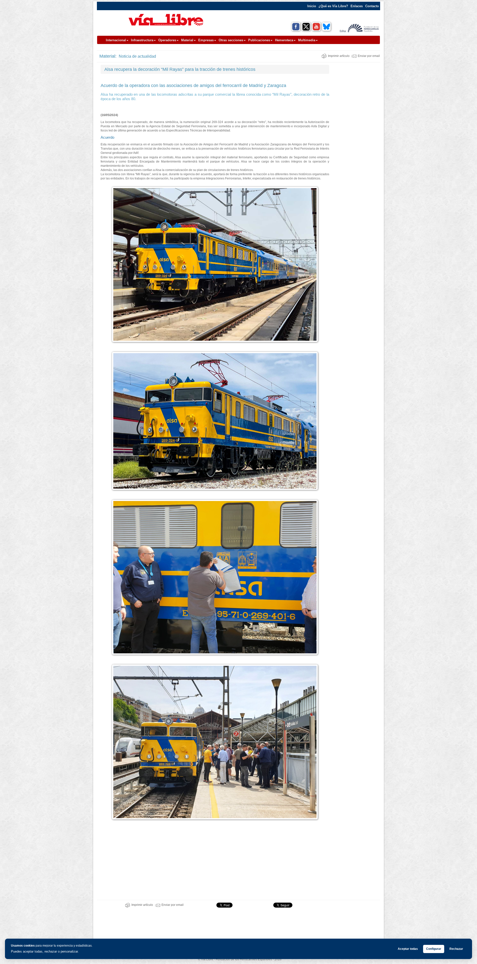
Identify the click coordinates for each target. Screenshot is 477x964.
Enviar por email (369, 56)
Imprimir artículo (339, 56)
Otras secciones (231, 40)
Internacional (116, 40)
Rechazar (456, 949)
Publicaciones (259, 40)
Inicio (311, 6)
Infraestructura (142, 40)
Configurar (433, 949)
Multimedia (306, 40)
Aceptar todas (408, 949)
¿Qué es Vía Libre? (333, 6)
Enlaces (357, 6)
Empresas (206, 40)
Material (187, 40)
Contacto (372, 6)
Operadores (167, 40)
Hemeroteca (284, 40)
